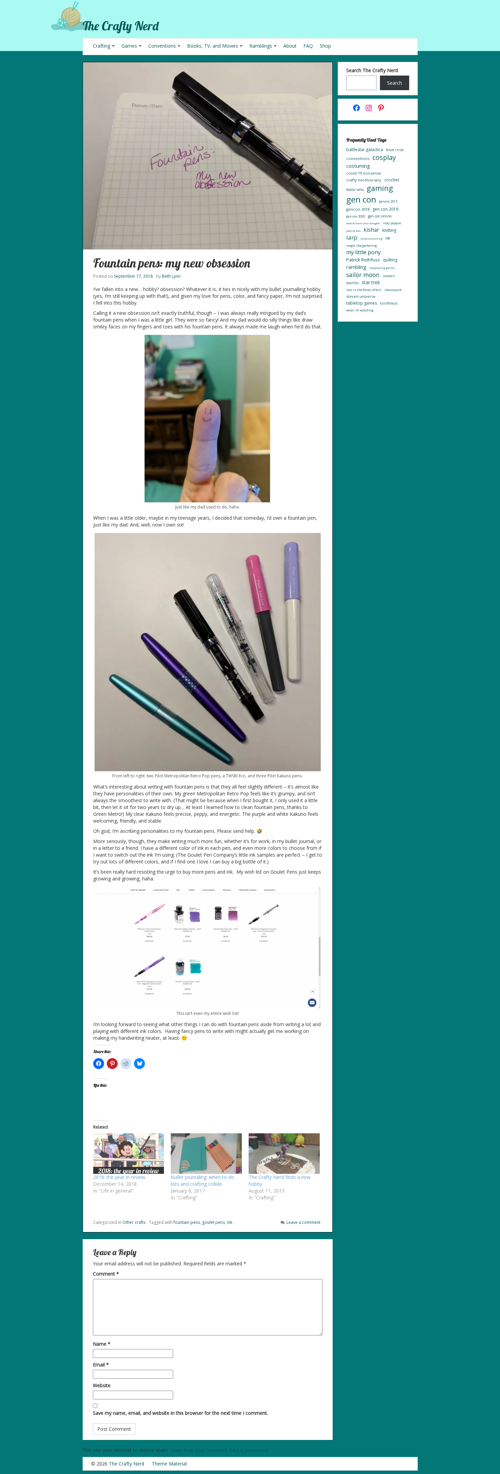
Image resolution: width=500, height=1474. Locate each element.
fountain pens (186, 1222)
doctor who (355, 189)
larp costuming (371, 238)
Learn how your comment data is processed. (219, 1450)
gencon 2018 (357, 209)
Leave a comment (303, 1222)
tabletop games (361, 303)
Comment (106, 1273)
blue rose (395, 149)
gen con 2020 (355, 216)
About (290, 46)
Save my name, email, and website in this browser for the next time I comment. (180, 1413)
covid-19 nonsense (363, 173)
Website (102, 1385)
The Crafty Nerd (121, 25)
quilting (390, 260)
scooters (389, 276)
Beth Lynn (171, 276)
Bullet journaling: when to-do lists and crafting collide (202, 1180)
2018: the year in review (119, 1177)
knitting (389, 230)
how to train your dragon (363, 223)
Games (129, 46)
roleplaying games (382, 268)
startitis (352, 282)
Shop (325, 46)
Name (102, 1344)
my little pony (363, 252)
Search (394, 83)
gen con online (379, 216)
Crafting (101, 46)
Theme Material (169, 1463)
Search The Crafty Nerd (372, 70)
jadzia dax (353, 230)
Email (101, 1364)
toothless (388, 303)
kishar (371, 229)
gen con (361, 199)
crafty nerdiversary (363, 179)
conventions (357, 158)
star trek (371, 282)
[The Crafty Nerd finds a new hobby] (284, 1153)
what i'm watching (359, 310)
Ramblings (260, 46)
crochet (391, 180)
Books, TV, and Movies (212, 46)
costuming (358, 165)
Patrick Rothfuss (363, 260)
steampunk (393, 290)
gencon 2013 (388, 201)
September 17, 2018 (133, 276)
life (387, 238)
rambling (356, 266)
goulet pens (213, 1222)
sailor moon (363, 275)
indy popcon (392, 223)
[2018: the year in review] (128, 1153)
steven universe (361, 296)
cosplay (384, 157)
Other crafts (134, 1222)
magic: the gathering (361, 245)
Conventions (162, 46)
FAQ (308, 46)
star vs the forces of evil (363, 290)
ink (229, 1222)
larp (351, 237)
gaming (380, 188)
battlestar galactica (364, 149)
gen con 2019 (385, 209)
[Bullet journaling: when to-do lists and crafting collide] (206, 1153)
